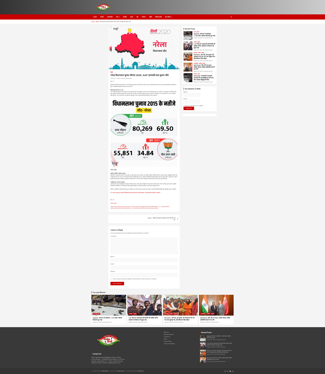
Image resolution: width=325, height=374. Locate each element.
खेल (137, 17)
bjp (122, 206)
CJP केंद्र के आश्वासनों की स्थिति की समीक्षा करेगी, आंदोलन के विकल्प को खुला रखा (204, 46)
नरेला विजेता (142, 208)
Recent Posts (190, 29)
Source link (113, 203)
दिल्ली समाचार (141, 192)
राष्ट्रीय (102, 17)
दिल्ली (111, 72)
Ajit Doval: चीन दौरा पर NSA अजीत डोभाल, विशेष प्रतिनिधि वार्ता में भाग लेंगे (204, 67)
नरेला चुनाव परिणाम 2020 (115, 208)
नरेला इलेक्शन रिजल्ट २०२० (155, 206)
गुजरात (198, 31)
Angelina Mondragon (126, 78)
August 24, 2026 (198, 38)
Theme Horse (120, 371)
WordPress (140, 371)
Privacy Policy (167, 341)
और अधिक (167, 17)
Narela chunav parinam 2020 (131, 206)
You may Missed (99, 292)
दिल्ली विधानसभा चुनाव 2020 (130, 192)
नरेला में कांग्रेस (136, 208)
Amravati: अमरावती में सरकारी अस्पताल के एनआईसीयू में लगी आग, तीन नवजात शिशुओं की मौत (204, 78)
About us (166, 332)
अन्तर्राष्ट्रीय (110, 17)
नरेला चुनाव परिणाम (165, 206)
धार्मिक (150, 17)
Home (165, 339)
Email (112, 264)
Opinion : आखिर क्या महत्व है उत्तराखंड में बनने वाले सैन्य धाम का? (161, 219)
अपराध (131, 17)
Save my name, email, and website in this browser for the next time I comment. (135, 279)
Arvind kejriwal (116, 192)
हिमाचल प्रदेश (158, 17)
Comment (113, 236)
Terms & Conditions (169, 343)
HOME (95, 17)
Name (112, 256)
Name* (185, 92)
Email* (185, 99)
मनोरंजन (144, 17)
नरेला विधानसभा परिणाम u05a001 (152, 192)
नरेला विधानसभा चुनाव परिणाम (152, 208)
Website (112, 271)
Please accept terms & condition (194, 105)
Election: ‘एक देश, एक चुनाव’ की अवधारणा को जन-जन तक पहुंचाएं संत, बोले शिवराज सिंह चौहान (204, 56)
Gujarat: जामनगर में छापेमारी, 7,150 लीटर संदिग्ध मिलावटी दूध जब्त (204, 35)
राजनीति (125, 17)
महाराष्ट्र (195, 73)
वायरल (198, 73)
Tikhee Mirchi (105, 371)
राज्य (117, 17)
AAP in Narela (117, 206)
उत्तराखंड (195, 52)
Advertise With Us (169, 334)
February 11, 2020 (115, 78)
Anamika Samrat (208, 38)
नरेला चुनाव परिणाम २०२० (127, 208)
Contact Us (167, 337)
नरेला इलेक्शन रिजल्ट (143, 206)
